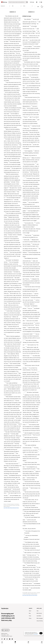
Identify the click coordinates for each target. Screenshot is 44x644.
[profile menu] (41, 2)
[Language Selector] (37, 2)
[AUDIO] (35, 6)
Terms (8, 634)
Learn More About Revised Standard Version (11, 507)
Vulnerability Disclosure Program (6, 636)
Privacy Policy (3, 634)
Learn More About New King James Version (29, 595)
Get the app (32, 2)
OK (40, 633)
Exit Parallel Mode (42, 6)
